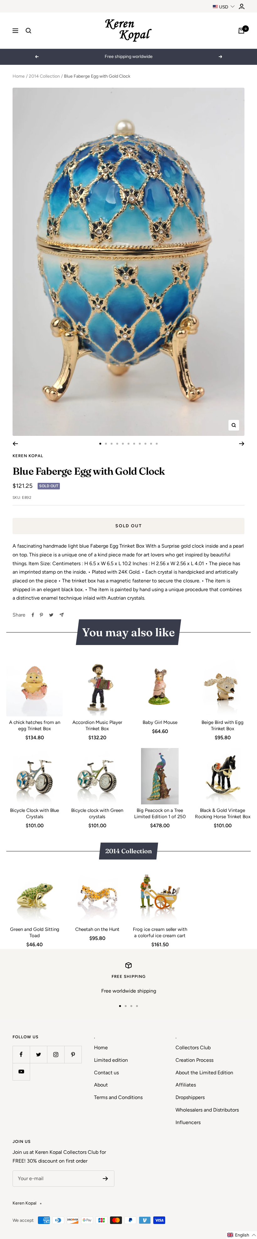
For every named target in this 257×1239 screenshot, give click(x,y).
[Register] (105, 1178)
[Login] (241, 6)
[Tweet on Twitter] (51, 615)
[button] (242, 1235)
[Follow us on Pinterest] (72, 1054)
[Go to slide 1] (100, 444)
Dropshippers (190, 1097)
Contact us (106, 1073)
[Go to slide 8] (140, 444)
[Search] (28, 31)
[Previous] (15, 443)
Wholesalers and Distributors (207, 1110)
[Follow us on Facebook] (21, 1054)
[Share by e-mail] (62, 615)
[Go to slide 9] (145, 444)
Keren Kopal (28, 455)
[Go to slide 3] (112, 444)
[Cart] (241, 31)
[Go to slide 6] (128, 444)
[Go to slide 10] (151, 444)
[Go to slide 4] (117, 444)
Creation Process (194, 1060)
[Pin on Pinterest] (41, 615)
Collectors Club (193, 1048)
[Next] (241, 443)
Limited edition (111, 1060)
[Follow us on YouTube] (21, 1071)
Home (19, 76)
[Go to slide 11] (157, 444)
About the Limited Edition (204, 1073)
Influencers (188, 1122)
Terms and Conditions (118, 1097)
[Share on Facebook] (33, 615)
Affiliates (186, 1085)
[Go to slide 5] (123, 444)
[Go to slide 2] (106, 444)
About (101, 1085)
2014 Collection (44, 76)
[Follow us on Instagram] (55, 1054)
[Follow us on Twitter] (38, 1054)
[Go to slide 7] (134, 444)
